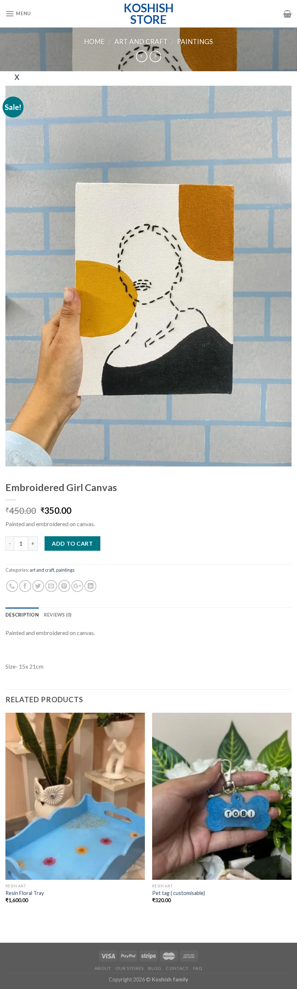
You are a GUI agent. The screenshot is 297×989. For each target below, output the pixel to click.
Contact (177, 968)
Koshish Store (148, 13)
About (103, 968)
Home (94, 42)
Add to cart (72, 543)
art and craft (141, 42)
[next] (291, 814)
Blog (154, 968)
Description (22, 615)
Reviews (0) (58, 615)
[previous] (5, 814)
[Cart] (287, 14)
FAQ (197, 968)
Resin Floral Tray (24, 893)
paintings (195, 42)
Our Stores (130, 968)
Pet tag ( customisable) (178, 893)
